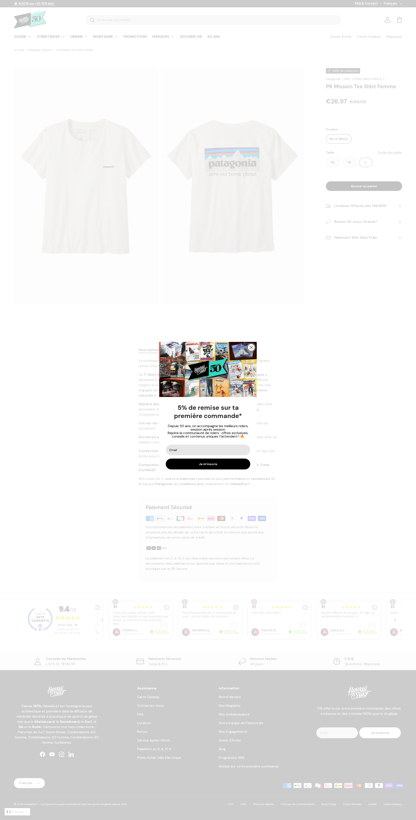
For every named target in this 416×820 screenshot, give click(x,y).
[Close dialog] (251, 347)
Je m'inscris (208, 464)
